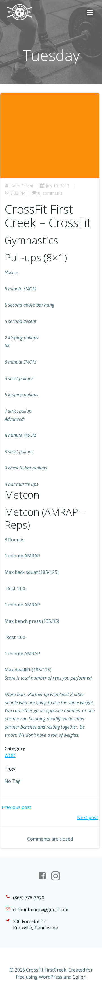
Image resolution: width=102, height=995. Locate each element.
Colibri (79, 977)
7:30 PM (18, 193)
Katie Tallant (21, 185)
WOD (10, 755)
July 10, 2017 (57, 185)
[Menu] (90, 13)
